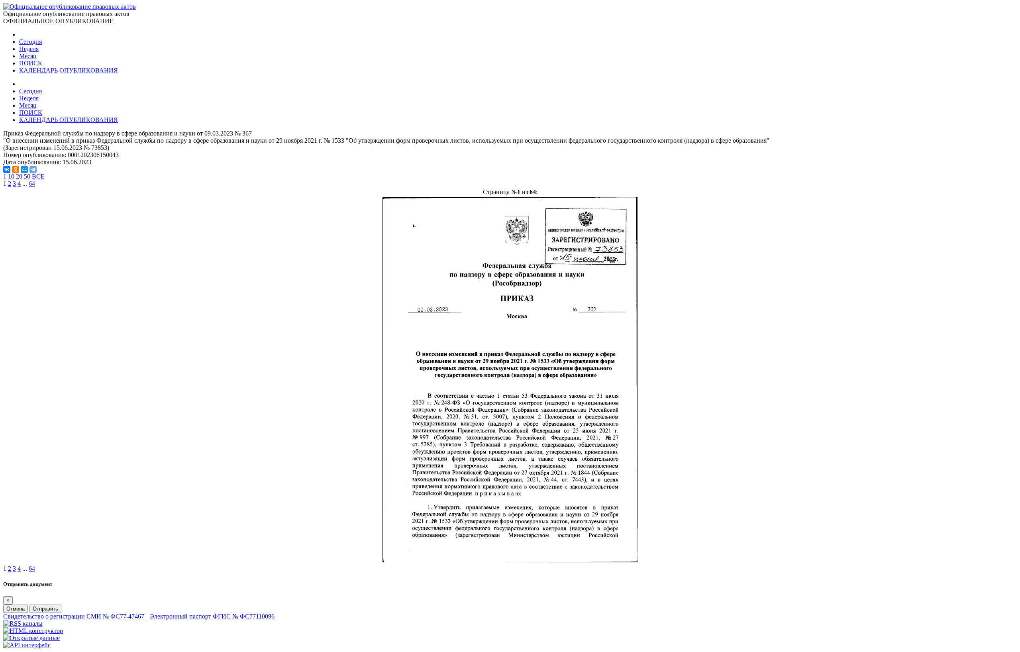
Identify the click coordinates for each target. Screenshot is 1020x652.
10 (11, 176)
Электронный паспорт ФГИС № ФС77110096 (212, 616)
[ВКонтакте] (6, 169)
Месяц (28, 56)
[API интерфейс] (27, 645)
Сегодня (30, 41)
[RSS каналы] (23, 623)
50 (27, 176)
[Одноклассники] (15, 169)
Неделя (29, 48)
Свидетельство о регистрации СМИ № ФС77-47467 (73, 616)
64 (32, 183)
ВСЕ (38, 176)
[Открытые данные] (31, 637)
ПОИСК (30, 63)
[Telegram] (33, 169)
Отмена (15, 609)
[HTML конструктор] (33, 630)
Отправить (45, 609)
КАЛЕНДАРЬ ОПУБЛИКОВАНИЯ (68, 70)
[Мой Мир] (24, 169)
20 (19, 176)
